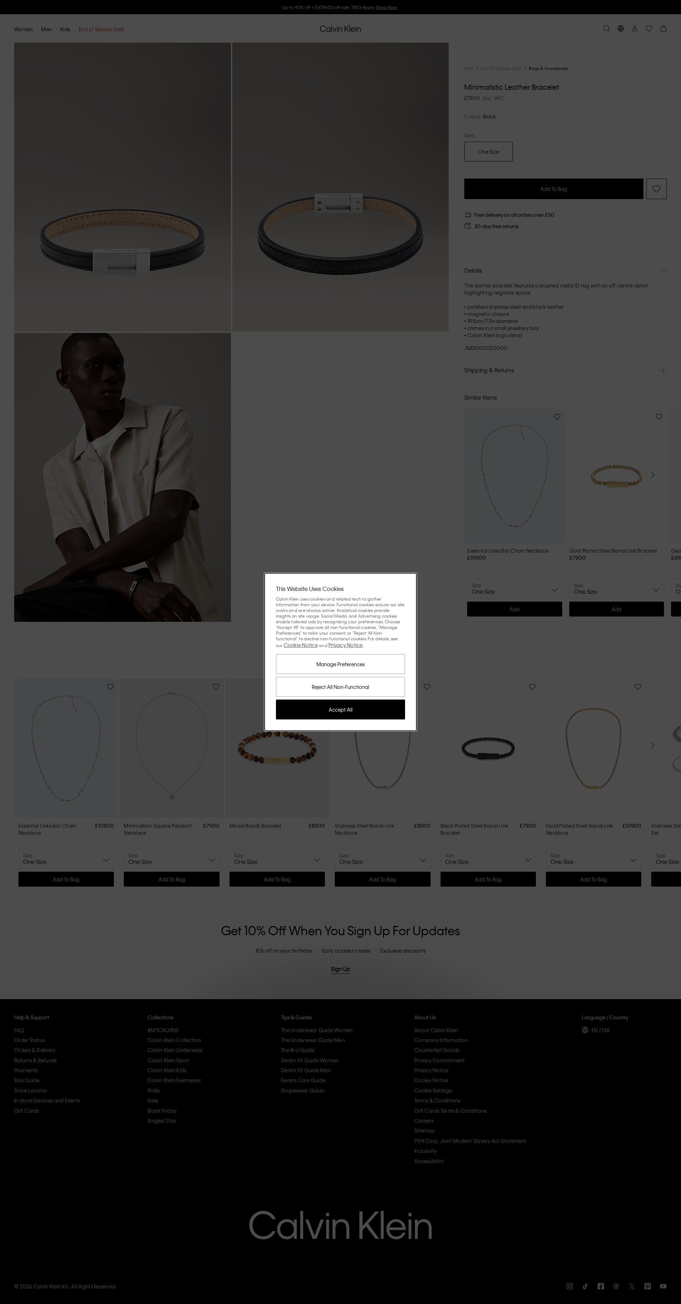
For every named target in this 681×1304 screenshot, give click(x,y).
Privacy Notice (345, 645)
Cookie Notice (301, 645)
